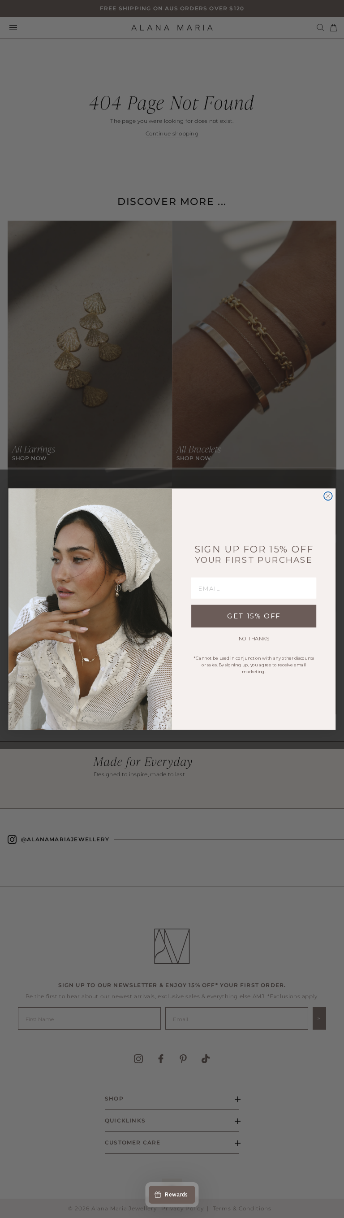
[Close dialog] (328, 496)
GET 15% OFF (254, 616)
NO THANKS (254, 638)
